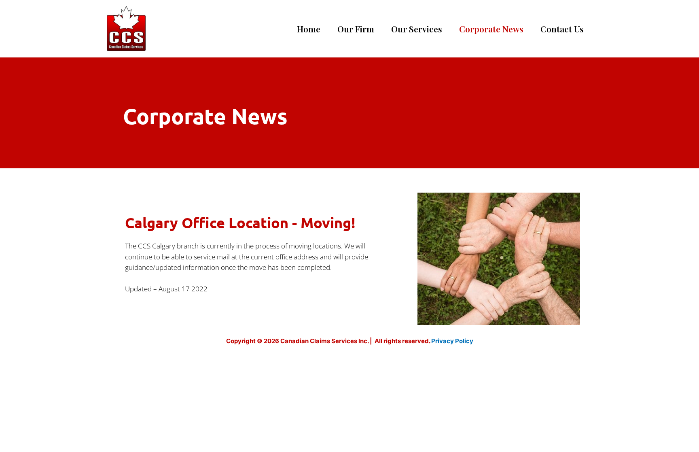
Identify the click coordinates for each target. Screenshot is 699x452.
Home (308, 28)
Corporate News (491, 28)
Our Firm (355, 28)
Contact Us (562, 28)
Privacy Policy (452, 341)
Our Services (416, 28)
